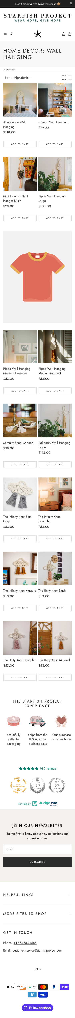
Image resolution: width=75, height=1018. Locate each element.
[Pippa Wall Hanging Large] (55, 174)
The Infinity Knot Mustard (19, 590)
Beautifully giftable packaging (14, 739)
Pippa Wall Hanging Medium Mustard (52, 370)
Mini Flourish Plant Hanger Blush (15, 198)
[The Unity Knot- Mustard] (55, 638)
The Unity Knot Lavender (19, 660)
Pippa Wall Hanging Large (52, 198)
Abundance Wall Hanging (14, 124)
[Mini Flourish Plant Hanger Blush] (20, 174)
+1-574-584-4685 (25, 942)
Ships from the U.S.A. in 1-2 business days (37, 739)
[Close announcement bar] (71, 3)
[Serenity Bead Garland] (20, 420)
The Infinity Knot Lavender (49, 518)
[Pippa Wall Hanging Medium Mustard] (55, 346)
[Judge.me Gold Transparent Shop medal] (57, 785)
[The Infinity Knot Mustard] (20, 568)
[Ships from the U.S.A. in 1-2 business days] (37, 721)
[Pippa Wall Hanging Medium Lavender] (20, 346)
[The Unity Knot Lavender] (20, 638)
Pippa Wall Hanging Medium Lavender (16, 370)
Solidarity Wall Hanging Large (54, 444)
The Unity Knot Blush (52, 590)
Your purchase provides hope (61, 736)
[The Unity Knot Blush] (55, 568)
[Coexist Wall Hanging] (55, 100)
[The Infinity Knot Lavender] (55, 494)
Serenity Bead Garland (18, 442)
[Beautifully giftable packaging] (13, 721)
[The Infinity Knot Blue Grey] (20, 494)
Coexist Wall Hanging (53, 122)
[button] (5, 34)
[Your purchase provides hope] (61, 721)
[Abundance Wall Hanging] (20, 100)
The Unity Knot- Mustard (54, 660)
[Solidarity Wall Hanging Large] (55, 420)
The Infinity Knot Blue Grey (17, 518)
